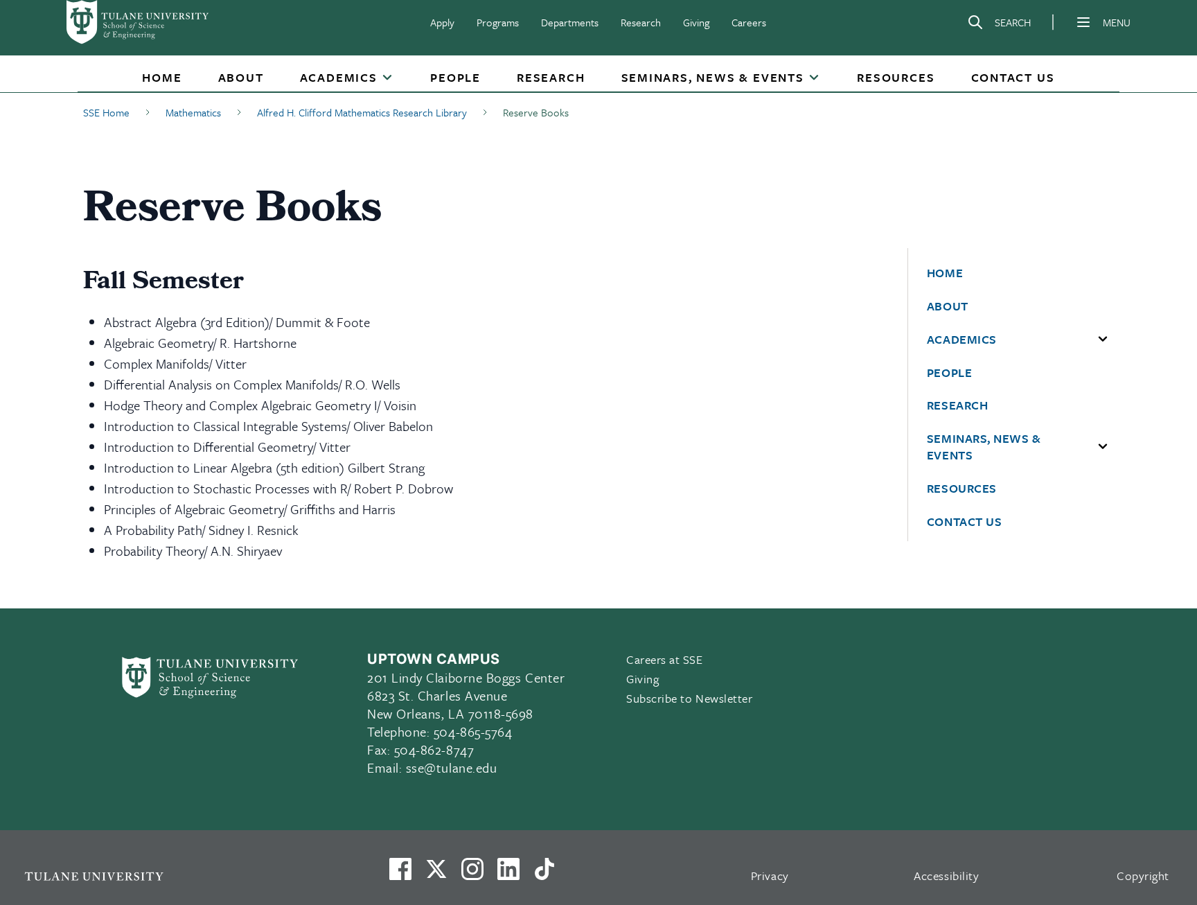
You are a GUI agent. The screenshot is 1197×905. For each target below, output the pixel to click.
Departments (569, 22)
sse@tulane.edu (451, 767)
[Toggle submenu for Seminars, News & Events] (814, 78)
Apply (442, 22)
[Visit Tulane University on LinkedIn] (508, 874)
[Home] (138, 22)
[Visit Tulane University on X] (436, 874)
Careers (749, 22)
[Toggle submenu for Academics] (387, 78)
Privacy (770, 875)
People (455, 77)
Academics (339, 77)
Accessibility (946, 875)
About (241, 77)
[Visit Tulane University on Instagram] (472, 874)
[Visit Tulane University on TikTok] (544, 874)
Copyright (1143, 875)
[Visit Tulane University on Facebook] (400, 874)
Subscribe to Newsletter (689, 698)
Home (161, 77)
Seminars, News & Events (712, 77)
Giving (696, 22)
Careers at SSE (664, 659)
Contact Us (1013, 77)
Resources (895, 77)
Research (641, 22)
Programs (498, 22)
